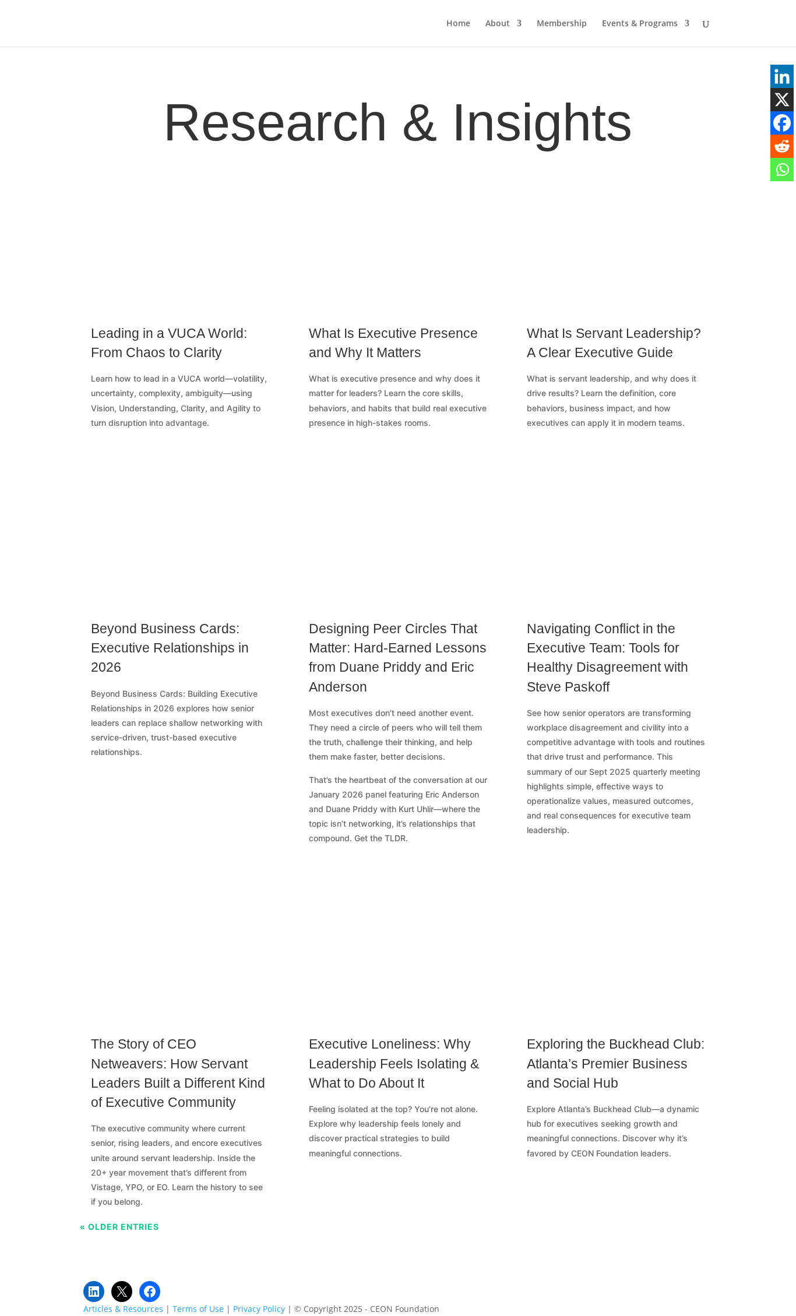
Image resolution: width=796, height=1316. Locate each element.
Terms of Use (198, 1308)
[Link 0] (134, 22)
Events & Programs (640, 24)
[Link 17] (398, 529)
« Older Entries (119, 1227)
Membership (562, 24)
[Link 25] (616, 945)
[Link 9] (180, 234)
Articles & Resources (123, 1308)
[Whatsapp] (782, 169)
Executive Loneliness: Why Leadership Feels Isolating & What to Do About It (394, 1063)
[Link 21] (180, 945)
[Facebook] (782, 123)
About (497, 24)
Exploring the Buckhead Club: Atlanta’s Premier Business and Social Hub (616, 1063)
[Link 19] (616, 529)
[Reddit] (782, 146)
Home (458, 24)
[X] (782, 99)
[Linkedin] (782, 76)
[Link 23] (398, 945)
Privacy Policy (259, 1308)
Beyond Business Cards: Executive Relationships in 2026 (170, 648)
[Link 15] (180, 529)
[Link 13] (616, 234)
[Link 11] (398, 234)
